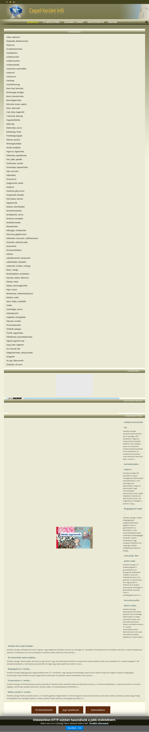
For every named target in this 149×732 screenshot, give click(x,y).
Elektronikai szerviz (14, 128)
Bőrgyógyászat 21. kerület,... (19, 669)
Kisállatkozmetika (13, 222)
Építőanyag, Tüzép (13, 132)
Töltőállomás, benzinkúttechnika (19, 337)
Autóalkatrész (12, 53)
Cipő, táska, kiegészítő (15, 112)
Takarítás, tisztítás (13, 321)
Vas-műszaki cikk (13, 349)
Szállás (9, 305)
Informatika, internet (14, 199)
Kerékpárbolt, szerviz (14, 214)
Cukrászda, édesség (14, 116)
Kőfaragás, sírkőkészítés (16, 230)
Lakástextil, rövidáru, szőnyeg (18, 266)
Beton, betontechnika (15, 96)
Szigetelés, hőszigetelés (16, 317)
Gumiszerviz (11, 179)
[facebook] (6, 2)
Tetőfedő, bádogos (13, 329)
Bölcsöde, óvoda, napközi (16, 104)
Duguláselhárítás (13, 120)
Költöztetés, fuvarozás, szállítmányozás (22, 238)
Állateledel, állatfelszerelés (17, 41)
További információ (99, 723)
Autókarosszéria (13, 61)
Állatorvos (10, 45)
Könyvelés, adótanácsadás (17, 242)
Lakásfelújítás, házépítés (16, 262)
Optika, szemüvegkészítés (16, 285)
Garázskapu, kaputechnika (17, 167)
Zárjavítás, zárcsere (14, 364)
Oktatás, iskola (12, 281)
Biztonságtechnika (13, 100)
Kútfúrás (9, 254)
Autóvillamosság (13, 84)
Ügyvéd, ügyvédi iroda (15, 341)
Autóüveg (10, 80)
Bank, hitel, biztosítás (14, 88)
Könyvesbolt (11, 246)
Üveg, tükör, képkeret (15, 345)
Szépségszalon (12, 313)
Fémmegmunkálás (13, 143)
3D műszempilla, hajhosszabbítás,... (22, 657)
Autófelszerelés (12, 57)
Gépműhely (11, 175)
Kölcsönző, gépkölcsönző (16, 234)
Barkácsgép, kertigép (15, 92)
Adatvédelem (98, 710)
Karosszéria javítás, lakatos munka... (132, 603)
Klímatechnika (12, 226)
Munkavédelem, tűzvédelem (17, 274)
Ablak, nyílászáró (13, 37)
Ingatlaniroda (11, 203)
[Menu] (146, 22)
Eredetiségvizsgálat (14, 136)
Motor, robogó (12, 270)
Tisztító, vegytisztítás (14, 333)
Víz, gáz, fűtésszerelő (14, 360)
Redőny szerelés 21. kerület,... (20, 692)
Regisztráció (96, 22)
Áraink (112, 22)
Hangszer (10, 187)
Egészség (10, 124)
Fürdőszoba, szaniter (14, 163)
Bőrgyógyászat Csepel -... (133, 511)
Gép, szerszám (12, 171)
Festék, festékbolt (13, 147)
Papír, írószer (11, 289)
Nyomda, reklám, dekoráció (17, 278)
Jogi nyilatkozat (71, 710)
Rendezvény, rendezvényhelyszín (19, 293)
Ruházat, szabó (12, 297)
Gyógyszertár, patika (14, 183)
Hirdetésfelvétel (44, 710)
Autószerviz (11, 76)
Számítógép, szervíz (14, 309)
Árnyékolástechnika (14, 49)
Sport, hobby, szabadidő (16, 301)
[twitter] (10, 2)
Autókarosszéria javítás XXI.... (133, 425)
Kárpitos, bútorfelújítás (15, 207)
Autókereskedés (12, 65)
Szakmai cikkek (73, 22)
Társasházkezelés (13, 325)
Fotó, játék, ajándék (14, 159)
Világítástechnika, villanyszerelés (19, 352)
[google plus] (14, 2)
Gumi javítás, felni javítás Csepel (131, 558)
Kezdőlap (33, 22)
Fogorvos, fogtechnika (15, 151)
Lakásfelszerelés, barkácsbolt (18, 258)
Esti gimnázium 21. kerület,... (19, 680)
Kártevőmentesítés (14, 210)
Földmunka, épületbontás (16, 155)
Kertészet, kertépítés (14, 218)
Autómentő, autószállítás (16, 68)
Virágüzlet (10, 356)
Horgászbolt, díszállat (15, 195)
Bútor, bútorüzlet (13, 108)
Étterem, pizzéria (13, 139)
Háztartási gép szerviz (15, 191)
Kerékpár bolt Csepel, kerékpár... (21, 646)
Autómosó (10, 72)
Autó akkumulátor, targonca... (131, 467)
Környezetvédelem (14, 250)
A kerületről (51, 22)
